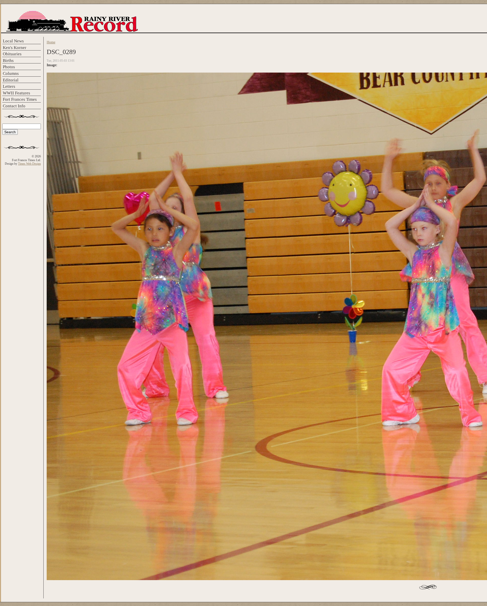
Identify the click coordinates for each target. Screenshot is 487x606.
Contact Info (14, 106)
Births (8, 60)
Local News (13, 41)
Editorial (11, 80)
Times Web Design (29, 163)
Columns (11, 73)
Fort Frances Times (20, 99)
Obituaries (12, 54)
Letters (9, 86)
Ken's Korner (14, 47)
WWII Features (16, 93)
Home (51, 42)
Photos (9, 66)
